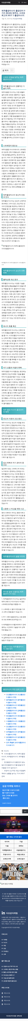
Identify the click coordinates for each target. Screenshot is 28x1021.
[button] (19, 2)
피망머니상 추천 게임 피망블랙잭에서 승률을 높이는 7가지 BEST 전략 (13, 773)
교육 (4, 954)
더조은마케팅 (6, 2)
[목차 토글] (11, 70)
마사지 (6, 751)
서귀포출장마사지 (10, 754)
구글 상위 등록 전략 (8, 978)
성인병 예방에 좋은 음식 (10, 981)
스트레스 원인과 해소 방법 (10, 969)
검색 (25, 811)
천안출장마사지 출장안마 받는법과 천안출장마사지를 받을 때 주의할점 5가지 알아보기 (13, 765)
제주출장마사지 (12, 756)
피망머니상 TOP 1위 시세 (10, 966)
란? (9, 975)
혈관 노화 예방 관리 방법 (10, 972)
